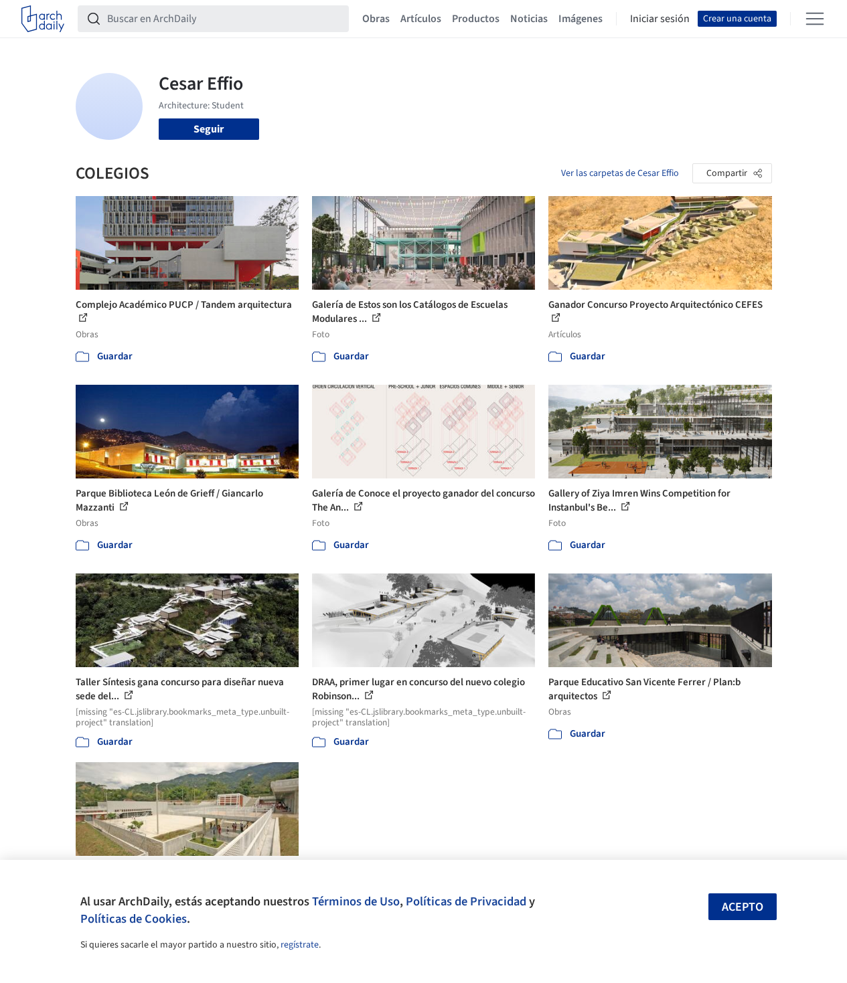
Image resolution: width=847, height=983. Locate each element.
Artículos (420, 18)
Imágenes (580, 18)
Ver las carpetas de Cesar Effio (620, 173)
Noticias (529, 18)
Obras (376, 18)
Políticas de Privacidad (466, 901)
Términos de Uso (356, 901)
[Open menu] (815, 18)
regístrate (300, 945)
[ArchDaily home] (42, 18)
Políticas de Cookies (133, 918)
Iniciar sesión (660, 18)
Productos (475, 18)
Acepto (742, 907)
